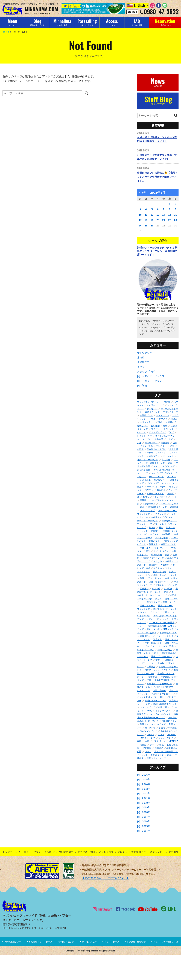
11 (146, 214)
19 (152, 220)
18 (146, 220)
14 (163, 214)
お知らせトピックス (153, 376)
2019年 (146, 807)
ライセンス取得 (89, 941)
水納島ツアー (144, 362)
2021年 (146, 798)
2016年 (146, 821)
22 (169, 220)
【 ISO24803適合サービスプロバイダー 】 (105, 878)
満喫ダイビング (66, 941)
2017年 (146, 816)
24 (140, 225)
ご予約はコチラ (137, 851)
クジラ (141, 367)
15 (169, 214)
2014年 (146, 830)
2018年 (146, 812)
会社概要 (174, 851)
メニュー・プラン (152, 380)
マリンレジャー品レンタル (166, 941)
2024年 (146, 784)
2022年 (146, 793)
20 (157, 220)
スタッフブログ (145, 371)
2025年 (146, 779)
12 (152, 214)
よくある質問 (106, 851)
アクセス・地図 (86, 851)
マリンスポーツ (111, 941)
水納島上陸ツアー (12, 941)
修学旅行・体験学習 (136, 941)
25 (146, 225)
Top (7, 32)
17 (140, 220)
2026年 (146, 774)
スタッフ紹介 (157, 851)
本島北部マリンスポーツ (40, 941)
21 (163, 220)
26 (152, 225)
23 (175, 220)
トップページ (9, 851)
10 (140, 214)
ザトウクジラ (144, 352)
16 (175, 214)
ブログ (121, 851)
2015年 (146, 826)
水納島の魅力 (66, 851)
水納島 (141, 357)
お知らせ (50, 851)
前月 (144, 192)
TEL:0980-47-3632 (13, 928)
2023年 (146, 788)
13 (157, 214)
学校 (144, 385)
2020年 (146, 802)
